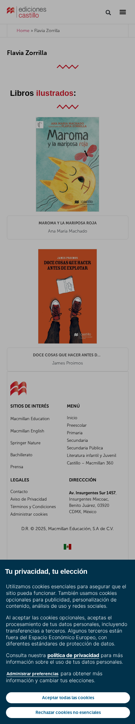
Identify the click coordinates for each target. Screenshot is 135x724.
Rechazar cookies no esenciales (68, 712)
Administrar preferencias (32, 673)
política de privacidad (73, 655)
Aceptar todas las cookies (68, 697)
